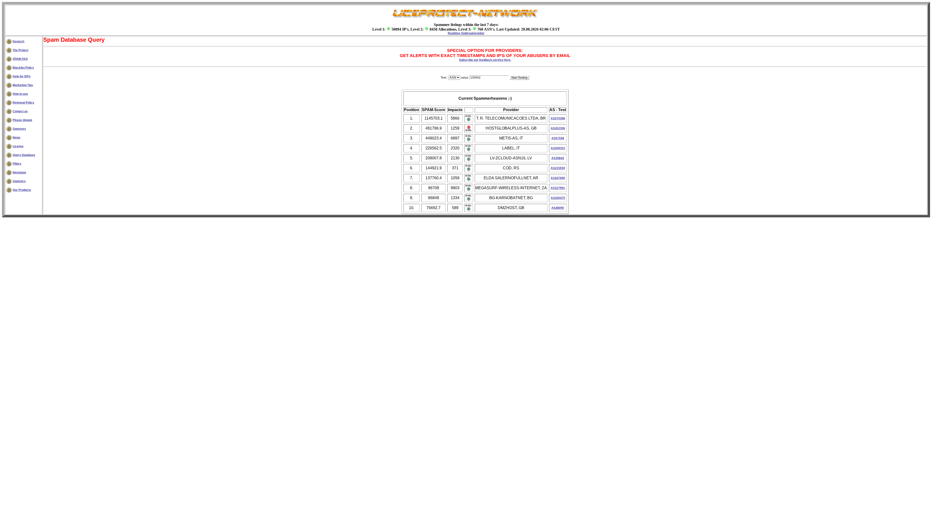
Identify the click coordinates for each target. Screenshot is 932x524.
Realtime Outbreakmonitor (466, 33)
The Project (20, 50)
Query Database (24, 155)
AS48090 (557, 208)
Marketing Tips (23, 85)
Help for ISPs (22, 76)
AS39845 (557, 158)
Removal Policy (23, 102)
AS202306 (558, 128)
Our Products (22, 190)
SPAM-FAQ (20, 59)
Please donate (22, 120)
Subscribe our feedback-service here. (485, 60)
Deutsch (18, 41)
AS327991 (558, 188)
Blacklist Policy (23, 67)
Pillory (17, 163)
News (16, 137)
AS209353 (558, 148)
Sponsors (19, 129)
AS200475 (558, 198)
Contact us (20, 111)
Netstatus (19, 172)
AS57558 (557, 138)
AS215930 (558, 168)
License (18, 146)
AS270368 (558, 118)
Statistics (19, 181)
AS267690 (558, 178)
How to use (20, 94)
